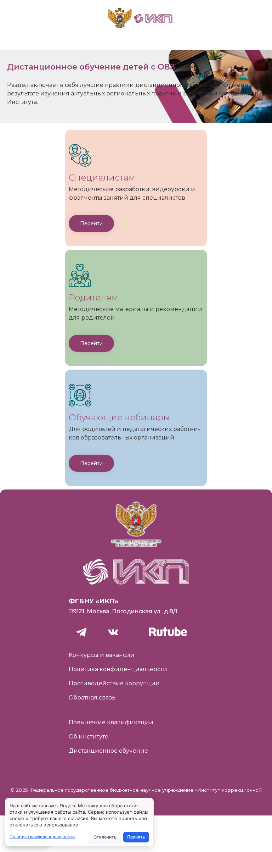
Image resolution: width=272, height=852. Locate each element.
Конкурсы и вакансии (102, 655)
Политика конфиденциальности (118, 669)
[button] (91, 223)
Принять (136, 837)
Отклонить (105, 837)
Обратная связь (92, 697)
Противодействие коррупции (114, 683)
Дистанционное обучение (108, 750)
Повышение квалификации (111, 722)
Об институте (88, 736)
